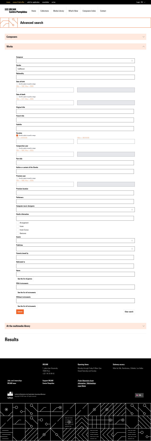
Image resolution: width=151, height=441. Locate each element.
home (34, 11)
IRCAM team (11, 383)
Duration (19, 133)
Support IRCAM (48, 381)
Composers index (89, 11)
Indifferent (21, 69)
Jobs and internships (14, 381)
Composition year (22, 146)
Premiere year (21, 176)
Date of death (20, 94)
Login (138, 2)
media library (58, 11)
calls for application (33, 2)
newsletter (45, 2)
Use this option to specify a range (27, 84)
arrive (53, 2)
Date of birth (20, 82)
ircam (8, 2)
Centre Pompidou (48, 383)
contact (103, 11)
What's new (73, 11)
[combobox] (75, 60)
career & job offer (18, 2)
